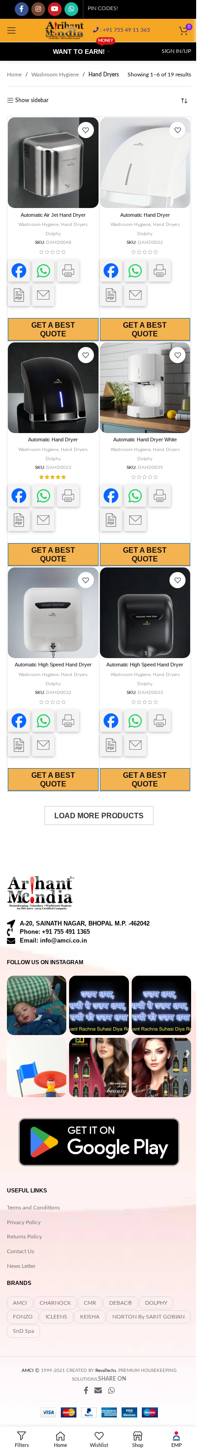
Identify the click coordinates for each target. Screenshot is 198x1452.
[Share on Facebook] (19, 271)
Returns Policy (24, 1236)
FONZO (23, 1316)
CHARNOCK (55, 1303)
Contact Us (20, 1251)
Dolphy (53, 233)
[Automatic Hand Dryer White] (145, 387)
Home (14, 74)
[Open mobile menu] (11, 30)
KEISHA (89, 1316)
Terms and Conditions (33, 1207)
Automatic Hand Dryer (145, 215)
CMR (90, 1303)
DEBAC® (120, 1303)
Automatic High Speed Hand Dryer (53, 664)
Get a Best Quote (53, 329)
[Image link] (41, 893)
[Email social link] (98, 1390)
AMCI (20, 1303)
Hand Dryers (74, 224)
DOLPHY (156, 1303)
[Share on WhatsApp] (43, 271)
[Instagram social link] (38, 9)
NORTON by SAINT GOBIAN (148, 1316)
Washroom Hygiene (55, 74)
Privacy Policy (24, 1222)
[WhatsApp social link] (71, 9)
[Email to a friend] (43, 295)
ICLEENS (56, 1316)
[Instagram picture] (36, 1005)
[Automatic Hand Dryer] (145, 162)
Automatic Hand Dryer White (145, 439)
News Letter (21, 1266)
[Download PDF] (19, 295)
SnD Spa (23, 1331)
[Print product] (68, 271)
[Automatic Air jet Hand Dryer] (53, 162)
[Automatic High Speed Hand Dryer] (53, 612)
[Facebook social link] (22, 9)
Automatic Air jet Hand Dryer (53, 215)
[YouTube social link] (55, 9)
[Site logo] (64, 30)
